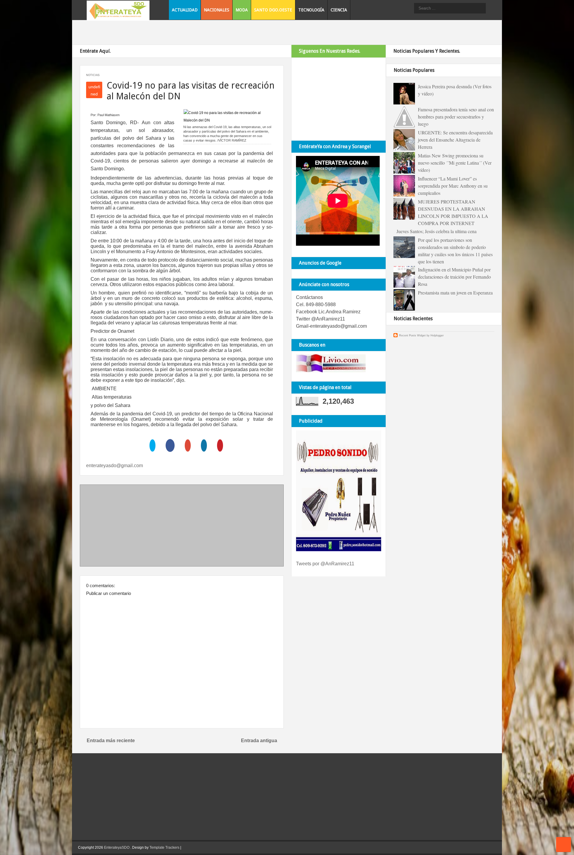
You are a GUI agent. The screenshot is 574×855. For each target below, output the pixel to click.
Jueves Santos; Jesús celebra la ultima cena (436, 231)
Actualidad (185, 9)
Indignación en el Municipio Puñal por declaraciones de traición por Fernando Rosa (454, 276)
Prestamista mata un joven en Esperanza (455, 292)
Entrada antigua (259, 740)
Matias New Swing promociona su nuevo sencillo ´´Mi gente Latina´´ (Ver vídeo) (454, 162)
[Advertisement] (182, 526)
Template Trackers (164, 847)
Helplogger (437, 335)
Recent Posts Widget (412, 335)
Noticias (93, 75)
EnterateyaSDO (116, 847)
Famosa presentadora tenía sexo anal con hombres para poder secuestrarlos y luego (456, 116)
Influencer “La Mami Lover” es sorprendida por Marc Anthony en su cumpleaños (453, 185)
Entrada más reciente (111, 740)
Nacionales (216, 9)
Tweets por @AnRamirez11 (325, 563)
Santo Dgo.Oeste (273, 9)
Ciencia (339, 9)
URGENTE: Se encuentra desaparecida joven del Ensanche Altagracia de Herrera (455, 139)
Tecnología (311, 9)
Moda (242, 9)
